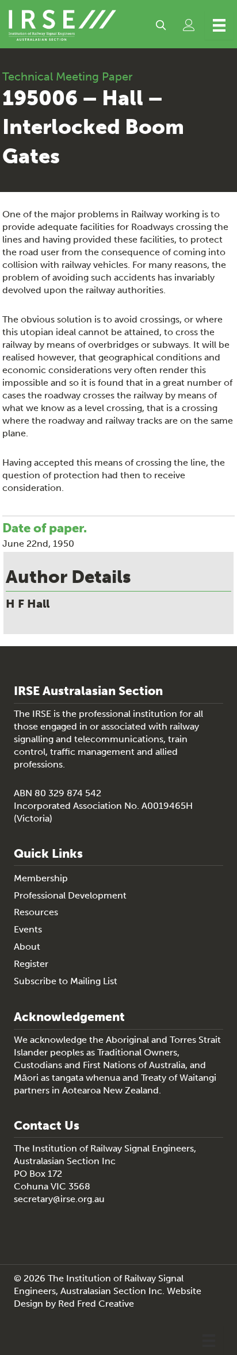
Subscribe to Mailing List (65, 981)
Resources (36, 912)
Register (31, 963)
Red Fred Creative (96, 1303)
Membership (41, 878)
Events (28, 929)
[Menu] (219, 25)
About (27, 946)
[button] (161, 25)
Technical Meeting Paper (67, 76)
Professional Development (70, 895)
